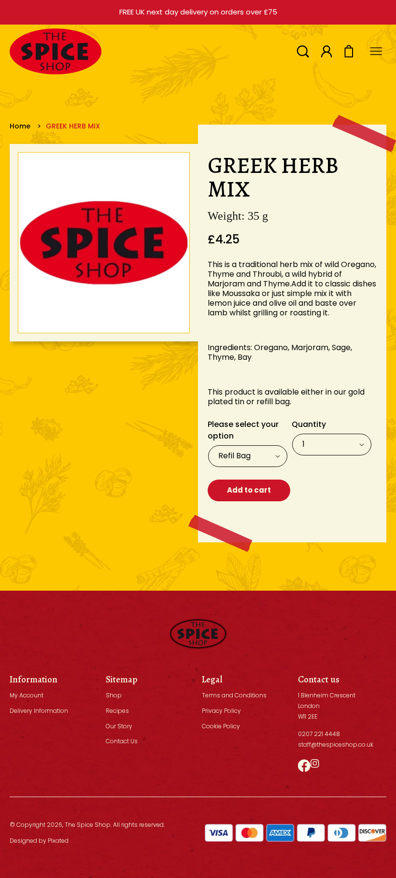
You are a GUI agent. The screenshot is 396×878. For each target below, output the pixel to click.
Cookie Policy (221, 726)
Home (20, 126)
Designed (23, 840)
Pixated (58, 840)
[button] (303, 51)
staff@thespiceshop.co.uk (335, 744)
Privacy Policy (221, 711)
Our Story (119, 726)
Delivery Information (39, 711)
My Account (26, 695)
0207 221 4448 (319, 734)
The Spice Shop (88, 825)
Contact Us (122, 741)
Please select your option (243, 430)
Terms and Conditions (234, 695)
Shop (114, 695)
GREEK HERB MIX (73, 126)
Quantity (309, 424)
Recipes (117, 711)
